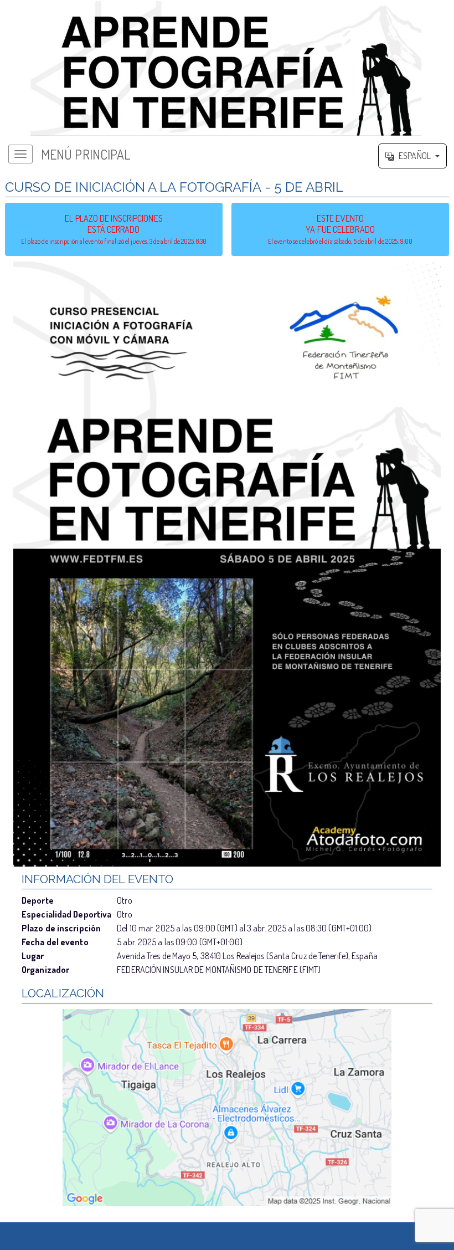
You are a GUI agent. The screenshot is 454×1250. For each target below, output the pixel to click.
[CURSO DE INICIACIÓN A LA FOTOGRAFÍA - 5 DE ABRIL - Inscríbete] (227, 564)
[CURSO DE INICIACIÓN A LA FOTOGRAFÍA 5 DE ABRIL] (227, 68)
